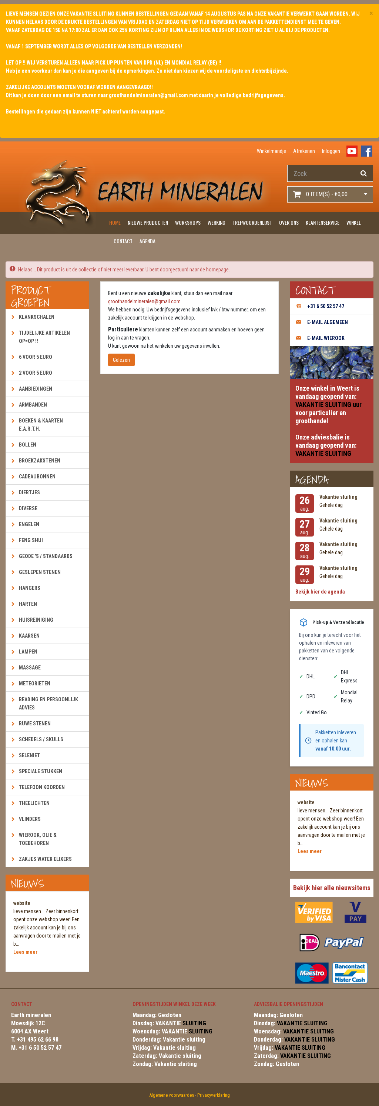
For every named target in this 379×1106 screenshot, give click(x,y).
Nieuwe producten (148, 222)
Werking (216, 222)
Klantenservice (322, 222)
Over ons (289, 222)
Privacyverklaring (213, 1095)
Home (115, 222)
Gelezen (121, 360)
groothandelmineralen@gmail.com (144, 301)
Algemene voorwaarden (171, 1095)
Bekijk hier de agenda (320, 592)
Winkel (353, 222)
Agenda (147, 241)
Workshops (188, 222)
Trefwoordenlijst (252, 222)
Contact (123, 241)
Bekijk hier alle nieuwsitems (331, 888)
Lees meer (25, 952)
